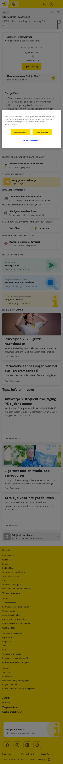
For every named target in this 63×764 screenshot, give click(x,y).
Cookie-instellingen (30, 140)
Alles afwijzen (42, 132)
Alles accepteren (20, 132)
